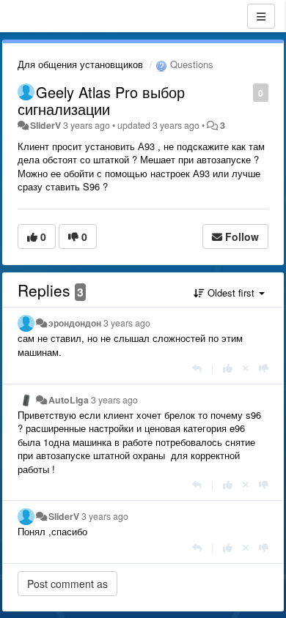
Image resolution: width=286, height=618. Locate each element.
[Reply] (197, 368)
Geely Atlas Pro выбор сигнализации (101, 100)
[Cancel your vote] (245, 368)
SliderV (45, 125)
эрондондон (74, 323)
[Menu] (261, 16)
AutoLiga (68, 399)
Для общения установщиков (80, 64)
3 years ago (126, 323)
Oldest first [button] (231, 292)
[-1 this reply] (263, 368)
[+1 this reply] (227, 368)
